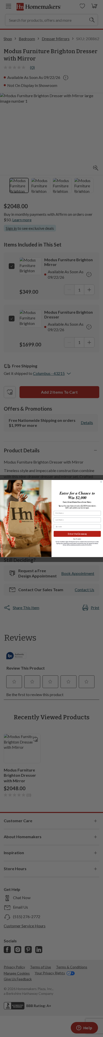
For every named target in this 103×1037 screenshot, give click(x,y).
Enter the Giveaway (77, 533)
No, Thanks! (77, 539)
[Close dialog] (101, 482)
